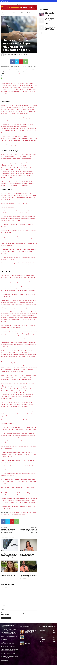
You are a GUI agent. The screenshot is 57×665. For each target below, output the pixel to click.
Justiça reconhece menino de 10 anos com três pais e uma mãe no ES (28, 531)
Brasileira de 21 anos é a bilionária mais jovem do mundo (8, 575)
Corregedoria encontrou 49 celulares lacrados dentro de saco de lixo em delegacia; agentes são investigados (9, 555)
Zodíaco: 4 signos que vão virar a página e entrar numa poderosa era (30, 631)
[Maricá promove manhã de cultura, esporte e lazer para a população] (41, 14)
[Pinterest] (21, 61)
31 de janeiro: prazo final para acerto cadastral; (14, 203)
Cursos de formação (10, 150)
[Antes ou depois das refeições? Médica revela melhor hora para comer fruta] (22, 637)
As (2, 193)
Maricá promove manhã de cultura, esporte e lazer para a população (50, 14)
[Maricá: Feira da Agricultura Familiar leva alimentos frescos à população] (41, 27)
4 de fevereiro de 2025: (7, 207)
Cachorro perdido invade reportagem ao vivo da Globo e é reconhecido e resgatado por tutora (28, 576)
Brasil (6, 12)
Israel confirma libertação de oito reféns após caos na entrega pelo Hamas (9, 531)
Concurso (5, 271)
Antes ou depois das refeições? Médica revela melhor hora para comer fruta (30, 637)
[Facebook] (12, 61)
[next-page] (42, 33)
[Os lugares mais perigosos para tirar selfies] (22, 643)
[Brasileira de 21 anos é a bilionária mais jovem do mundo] (9, 566)
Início (2, 12)
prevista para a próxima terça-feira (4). (16, 73)
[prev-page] (40, 33)
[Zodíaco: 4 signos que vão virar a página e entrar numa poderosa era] (22, 632)
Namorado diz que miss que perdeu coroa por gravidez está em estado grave (28, 554)
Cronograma (6, 190)
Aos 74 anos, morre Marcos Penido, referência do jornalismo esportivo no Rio (50, 21)
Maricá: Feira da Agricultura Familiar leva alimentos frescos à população (50, 27)
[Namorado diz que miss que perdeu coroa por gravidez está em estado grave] (28, 545)
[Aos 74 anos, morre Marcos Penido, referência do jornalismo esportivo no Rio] (41, 20)
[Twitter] (17, 61)
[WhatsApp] (25, 61)
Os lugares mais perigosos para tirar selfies (30, 643)
